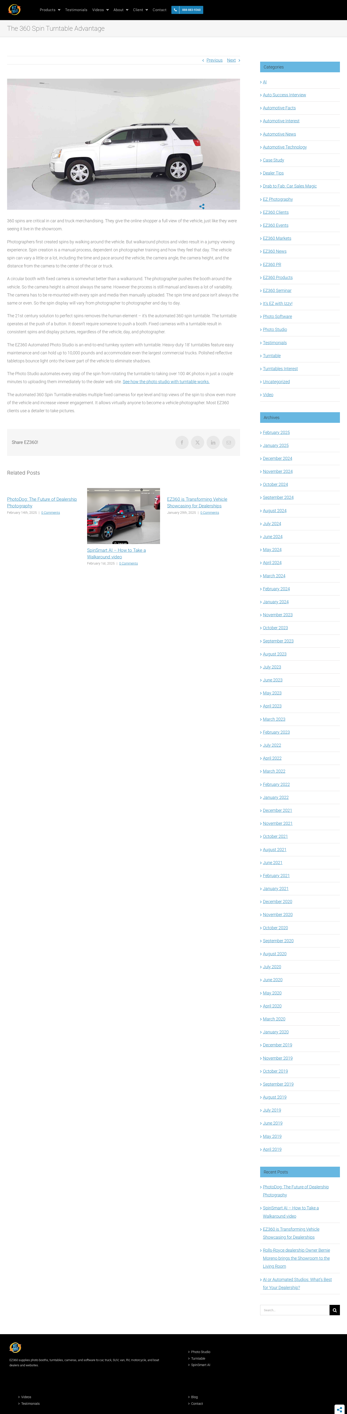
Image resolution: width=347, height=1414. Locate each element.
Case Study (273, 160)
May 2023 (272, 692)
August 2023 (275, 653)
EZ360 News (275, 251)
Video (268, 394)
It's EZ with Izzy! (277, 303)
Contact (197, 1403)
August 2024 (275, 510)
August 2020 (275, 953)
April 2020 (272, 1005)
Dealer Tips (273, 173)
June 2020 (273, 979)
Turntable (272, 355)
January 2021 (276, 888)
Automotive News (279, 134)
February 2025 (276, 432)
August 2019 (275, 1097)
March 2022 (274, 771)
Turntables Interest (280, 368)
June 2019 (273, 1123)
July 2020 (272, 966)
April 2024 (272, 562)
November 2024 (278, 471)
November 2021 (278, 823)
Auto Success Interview (284, 94)
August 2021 (275, 849)
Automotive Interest (281, 120)
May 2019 (272, 1136)
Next (231, 60)
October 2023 (275, 627)
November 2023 (278, 614)
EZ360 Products (278, 277)
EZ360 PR (272, 264)
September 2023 (278, 640)
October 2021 (275, 836)
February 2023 (276, 732)
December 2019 (277, 1044)
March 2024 (274, 575)
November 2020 (278, 914)
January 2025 (276, 445)
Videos (26, 1397)
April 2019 (272, 1149)
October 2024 (275, 484)
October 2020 (275, 927)
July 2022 (272, 745)
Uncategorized (276, 381)
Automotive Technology (285, 147)
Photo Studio (275, 329)
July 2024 (272, 523)
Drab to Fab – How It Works (194, 550)
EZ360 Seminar (277, 290)
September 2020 (278, 940)
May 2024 (272, 549)
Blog (194, 1397)
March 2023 (274, 719)
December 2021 (277, 810)
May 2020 (272, 992)
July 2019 (272, 1110)
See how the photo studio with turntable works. (166, 381)
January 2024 (276, 601)
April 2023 (272, 705)
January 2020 (276, 1031)
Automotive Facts (279, 107)
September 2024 (278, 497)
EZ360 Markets (277, 238)
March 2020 (274, 1018)
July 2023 (272, 666)
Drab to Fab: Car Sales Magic (290, 186)
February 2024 (276, 588)
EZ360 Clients (276, 212)
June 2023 (273, 679)
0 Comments (49, 563)
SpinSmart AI (200, 1365)
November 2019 (278, 1058)
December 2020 (277, 901)
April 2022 (272, 758)
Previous (215, 60)
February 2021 (276, 875)
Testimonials (275, 342)
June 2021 (273, 862)
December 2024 (277, 458)
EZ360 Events (275, 225)
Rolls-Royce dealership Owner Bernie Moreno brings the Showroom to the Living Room (296, 1258)
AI (265, 81)
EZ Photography (278, 199)
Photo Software (277, 316)
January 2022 (276, 797)
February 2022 (276, 784)
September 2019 (278, 1084)
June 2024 (273, 536)
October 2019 (275, 1071)
